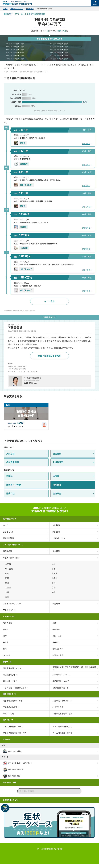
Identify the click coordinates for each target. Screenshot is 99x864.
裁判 (5, 649)
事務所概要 (7, 551)
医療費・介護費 (13, 485)
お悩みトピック (58, 538)
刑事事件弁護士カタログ (13, 701)
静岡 (54, 583)
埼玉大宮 (9, 569)
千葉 (54, 569)
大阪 (7, 592)
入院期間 (10, 454)
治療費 (56, 476)
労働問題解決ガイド (60, 688)
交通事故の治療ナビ (11, 707)
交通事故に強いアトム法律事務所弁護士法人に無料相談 (74, 668)
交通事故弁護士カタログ (62, 701)
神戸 (54, 592)
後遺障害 (57, 493)
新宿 (7, 578)
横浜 (7, 583)
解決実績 (56, 532)
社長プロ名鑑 (57, 707)
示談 (54, 623)
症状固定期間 (12, 462)
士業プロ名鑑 (8, 714)
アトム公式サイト (10, 610)
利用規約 (56, 604)
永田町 (8, 564)
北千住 (54, 578)
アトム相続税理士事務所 (62, 733)
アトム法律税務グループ (13, 726)
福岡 (7, 597)
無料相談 (56, 525)
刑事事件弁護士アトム (12, 668)
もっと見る (49, 301)
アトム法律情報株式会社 (62, 726)
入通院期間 (58, 462)
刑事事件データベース (61, 675)
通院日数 (57, 454)
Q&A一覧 (6, 655)
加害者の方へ (57, 649)
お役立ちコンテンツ (10, 800)
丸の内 (54, 573)
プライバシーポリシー (12, 604)
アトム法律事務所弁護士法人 (14, 733)
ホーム (5, 525)
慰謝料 (9, 476)
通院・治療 (56, 636)
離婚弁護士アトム (10, 681)
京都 (54, 587)
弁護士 (5, 642)
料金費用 (56, 551)
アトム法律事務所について (13, 545)
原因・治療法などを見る (49, 356)
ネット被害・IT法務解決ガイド (15, 688)
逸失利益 (10, 493)
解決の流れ (7, 623)
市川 (7, 573)
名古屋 (8, 587)
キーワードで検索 (9, 782)
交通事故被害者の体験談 (62, 714)
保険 (5, 636)
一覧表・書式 (57, 655)
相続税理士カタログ (60, 681)
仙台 (54, 564)
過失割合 (56, 642)
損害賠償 (57, 485)
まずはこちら (8, 532)
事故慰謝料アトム (10, 675)
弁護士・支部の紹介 (11, 558)
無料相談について (9, 519)
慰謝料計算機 (8, 538)
